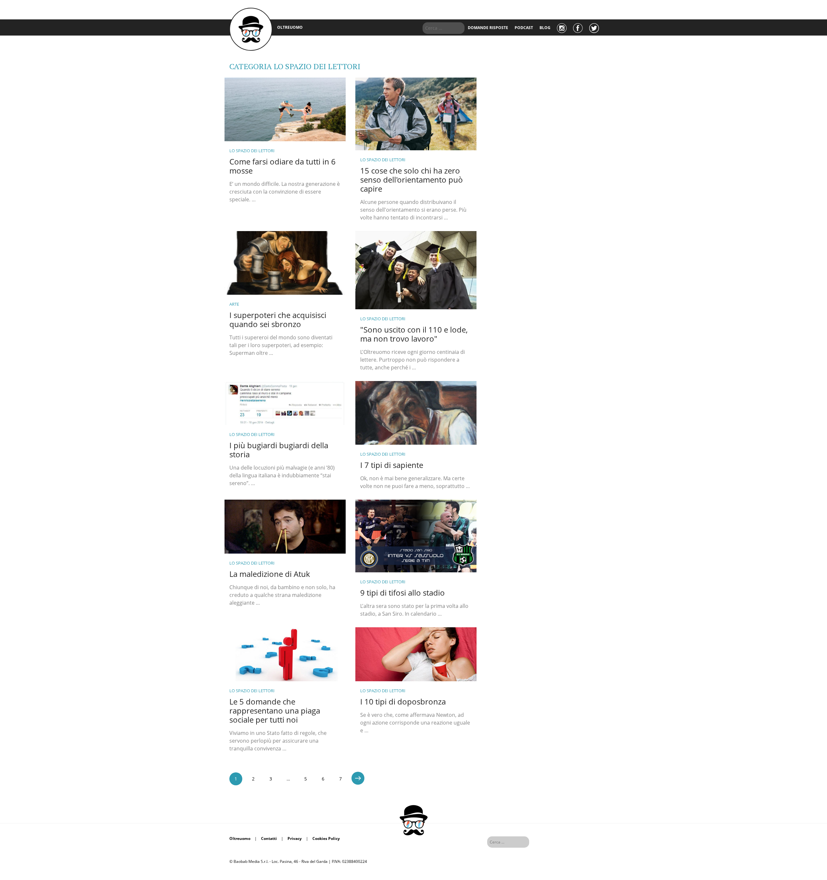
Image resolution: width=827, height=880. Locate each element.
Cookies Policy (326, 838)
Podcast (524, 27)
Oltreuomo (239, 838)
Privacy (295, 838)
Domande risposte (488, 27)
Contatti (269, 838)
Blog (544, 27)
